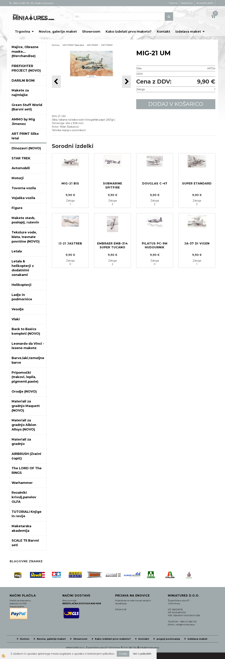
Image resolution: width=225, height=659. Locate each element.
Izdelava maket (188, 32)
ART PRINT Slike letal (73, 45)
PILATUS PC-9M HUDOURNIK (155, 245)
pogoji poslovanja (168, 638)
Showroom (91, 32)
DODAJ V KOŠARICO (175, 104)
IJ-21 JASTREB (70, 243)
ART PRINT (92, 45)
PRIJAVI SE (121, 609)
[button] (126, 81)
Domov (56, 45)
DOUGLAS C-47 (154, 183)
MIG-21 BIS (70, 183)
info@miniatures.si (149, 647)
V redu (123, 653)
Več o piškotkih (142, 653)
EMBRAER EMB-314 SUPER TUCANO (112, 245)
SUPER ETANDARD (197, 183)
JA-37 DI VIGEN (197, 243)
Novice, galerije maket (58, 32)
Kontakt (163, 32)
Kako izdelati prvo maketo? (129, 32)
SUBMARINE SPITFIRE (112, 185)
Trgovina (22, 32)
